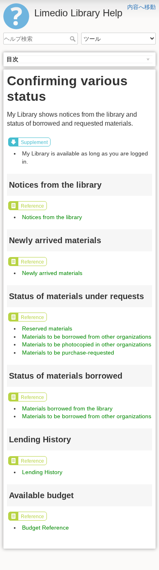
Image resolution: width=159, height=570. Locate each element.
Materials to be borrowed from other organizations (86, 336)
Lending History (42, 472)
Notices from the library (52, 217)
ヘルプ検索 (73, 39)
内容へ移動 (141, 7)
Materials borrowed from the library (67, 408)
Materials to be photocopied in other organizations (86, 344)
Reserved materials (47, 328)
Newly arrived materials (52, 273)
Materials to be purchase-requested (68, 352)
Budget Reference (45, 527)
